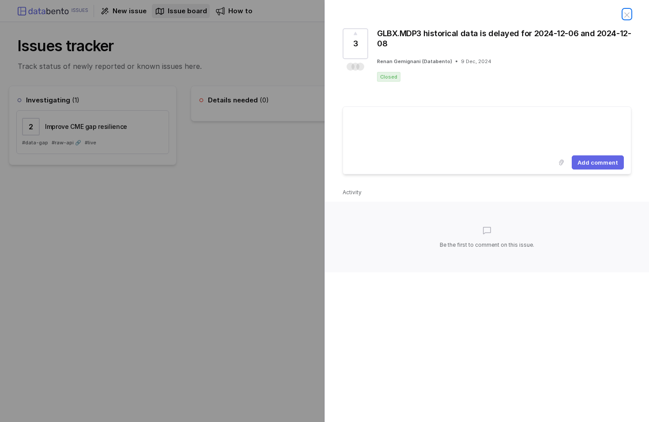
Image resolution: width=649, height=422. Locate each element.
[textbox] (487, 129)
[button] (355, 67)
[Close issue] (627, 14)
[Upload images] (561, 162)
